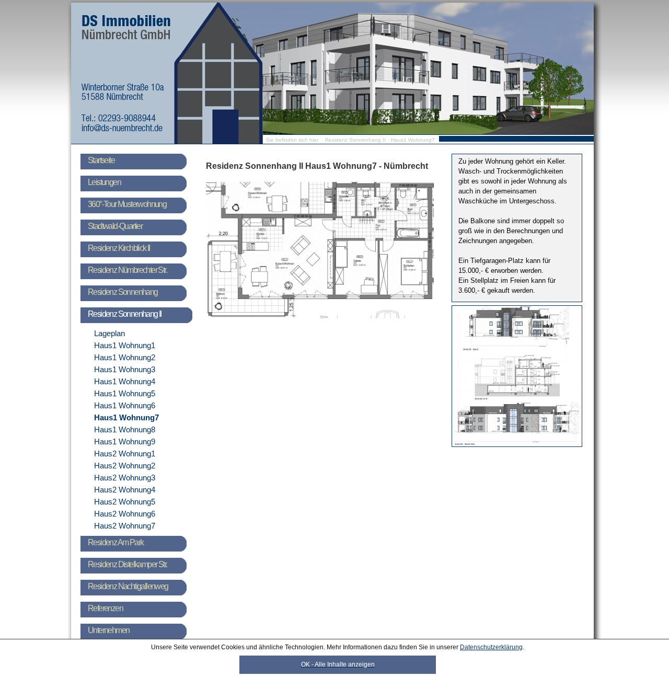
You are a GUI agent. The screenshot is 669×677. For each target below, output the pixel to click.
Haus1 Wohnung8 (124, 429)
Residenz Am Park (115, 542)
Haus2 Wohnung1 (124, 453)
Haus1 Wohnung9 (124, 441)
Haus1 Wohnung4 (124, 381)
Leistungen (104, 182)
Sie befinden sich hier (292, 140)
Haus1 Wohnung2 (124, 357)
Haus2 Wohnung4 (124, 489)
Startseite (101, 160)
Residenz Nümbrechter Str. (127, 270)
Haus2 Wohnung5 (124, 501)
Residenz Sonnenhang (123, 292)
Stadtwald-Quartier (115, 226)
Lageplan (109, 333)
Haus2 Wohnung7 (124, 525)
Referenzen (105, 608)
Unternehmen (108, 630)
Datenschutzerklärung (491, 647)
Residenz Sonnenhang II (355, 140)
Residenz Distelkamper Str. (127, 564)
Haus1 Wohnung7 (413, 140)
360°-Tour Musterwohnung (127, 204)
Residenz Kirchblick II (119, 248)
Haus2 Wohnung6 (124, 513)
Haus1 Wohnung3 (124, 369)
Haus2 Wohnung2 (124, 465)
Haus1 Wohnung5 (124, 393)
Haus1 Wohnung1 (124, 345)
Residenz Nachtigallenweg (128, 586)
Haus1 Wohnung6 (124, 405)
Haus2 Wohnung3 (124, 477)
